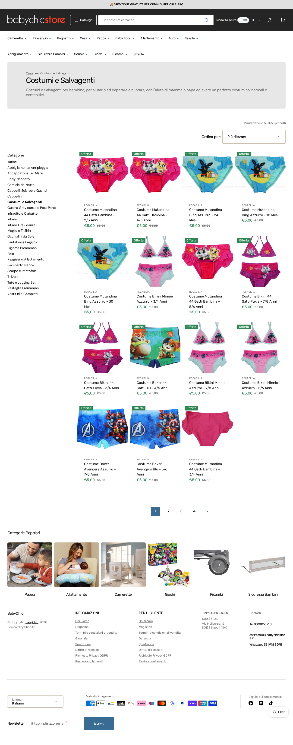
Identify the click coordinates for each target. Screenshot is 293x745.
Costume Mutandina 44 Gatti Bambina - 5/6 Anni (205, 301)
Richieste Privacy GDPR (91, 655)
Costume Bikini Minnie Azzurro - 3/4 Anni (155, 299)
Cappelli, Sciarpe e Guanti (27, 190)
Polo (10, 254)
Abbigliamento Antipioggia (27, 168)
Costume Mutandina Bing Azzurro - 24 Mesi (205, 215)
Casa (29, 73)
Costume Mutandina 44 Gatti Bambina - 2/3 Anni (100, 215)
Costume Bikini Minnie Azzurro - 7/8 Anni (207, 385)
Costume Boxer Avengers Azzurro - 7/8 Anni (100, 469)
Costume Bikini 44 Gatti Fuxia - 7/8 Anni (259, 299)
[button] (282, 20)
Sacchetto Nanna (20, 265)
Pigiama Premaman (22, 248)
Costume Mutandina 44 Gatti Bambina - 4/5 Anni (153, 215)
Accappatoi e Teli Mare (25, 173)
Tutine (12, 162)
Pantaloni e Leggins (22, 242)
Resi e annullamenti (89, 661)
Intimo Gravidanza (21, 225)
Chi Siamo (82, 621)
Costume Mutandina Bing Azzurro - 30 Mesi (100, 301)
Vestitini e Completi (22, 294)
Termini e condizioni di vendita (96, 632)
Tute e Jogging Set (21, 282)
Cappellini (14, 196)
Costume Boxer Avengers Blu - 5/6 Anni (152, 469)
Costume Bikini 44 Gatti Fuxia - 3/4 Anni (101, 385)
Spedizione (83, 644)
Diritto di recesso (87, 649)
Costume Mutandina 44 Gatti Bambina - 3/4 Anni (205, 469)
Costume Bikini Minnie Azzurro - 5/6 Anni (260, 385)
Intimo (12, 219)
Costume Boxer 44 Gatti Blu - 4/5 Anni (152, 385)
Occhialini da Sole (20, 236)
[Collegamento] (146, 4)
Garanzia (81, 638)
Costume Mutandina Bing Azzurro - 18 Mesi (260, 212)
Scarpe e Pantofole (22, 271)
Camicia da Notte (21, 185)
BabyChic (31, 622)
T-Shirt (12, 277)
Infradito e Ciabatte (22, 213)
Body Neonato (18, 179)
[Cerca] (208, 20)
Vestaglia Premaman (23, 288)
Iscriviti (99, 723)
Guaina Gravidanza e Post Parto (31, 208)
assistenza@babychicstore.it (267, 636)
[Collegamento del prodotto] (102, 191)
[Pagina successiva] (207, 511)
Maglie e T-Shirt (19, 231)
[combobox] (156, 20)
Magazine (81, 627)
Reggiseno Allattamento (25, 259)
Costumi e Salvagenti (24, 202)
